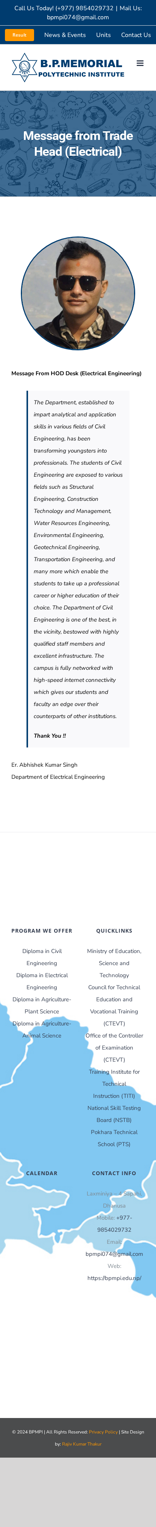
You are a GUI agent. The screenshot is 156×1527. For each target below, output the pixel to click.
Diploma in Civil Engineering (42, 957)
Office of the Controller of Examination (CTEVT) (114, 1048)
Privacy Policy (104, 1432)
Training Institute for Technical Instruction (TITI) (114, 1084)
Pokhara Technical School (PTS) (114, 1138)
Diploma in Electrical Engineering (42, 981)
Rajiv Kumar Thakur (81, 1444)
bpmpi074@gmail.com (114, 1254)
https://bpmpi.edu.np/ (114, 1278)
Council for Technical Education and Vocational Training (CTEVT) (114, 1005)
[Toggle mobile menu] (141, 63)
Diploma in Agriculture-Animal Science (41, 1029)
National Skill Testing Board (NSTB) (114, 1114)
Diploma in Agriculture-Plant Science (41, 1005)
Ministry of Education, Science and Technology (114, 963)
